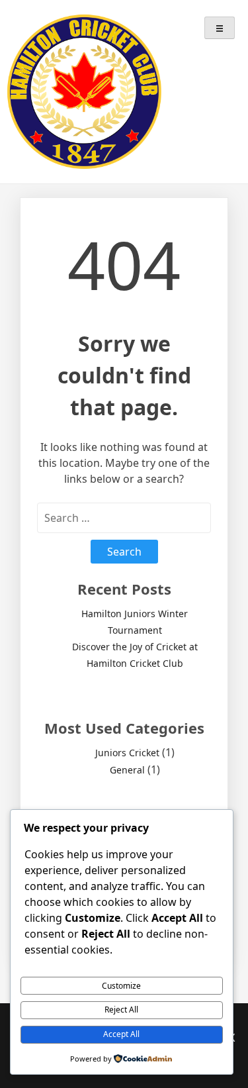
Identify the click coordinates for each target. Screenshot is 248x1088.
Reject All (121, 1009)
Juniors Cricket (127, 752)
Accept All (121, 1034)
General (127, 770)
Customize (121, 985)
